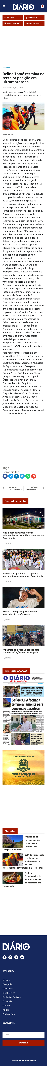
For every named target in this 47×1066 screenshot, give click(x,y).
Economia (7, 1001)
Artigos (6, 980)
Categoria (7, 984)
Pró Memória (9, 1014)
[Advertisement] (25, 45)
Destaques (8, 988)
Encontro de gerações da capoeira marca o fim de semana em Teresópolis (23, 575)
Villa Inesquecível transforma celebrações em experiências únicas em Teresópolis (23, 535)
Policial (6, 1010)
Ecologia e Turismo (12, 997)
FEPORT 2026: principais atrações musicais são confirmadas (20, 613)
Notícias (6, 67)
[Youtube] (22, 957)
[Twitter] (16, 957)
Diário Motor (9, 993)
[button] (42, 6)
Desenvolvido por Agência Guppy (23, 1060)
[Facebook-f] (5, 957)
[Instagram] (10, 957)
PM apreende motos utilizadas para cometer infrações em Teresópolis (21, 651)
